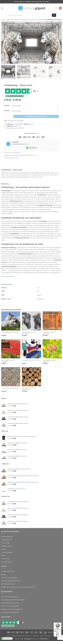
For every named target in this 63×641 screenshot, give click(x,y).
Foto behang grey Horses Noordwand (29, 333)
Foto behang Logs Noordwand (9, 388)
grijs (38, 291)
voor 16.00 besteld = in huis (19, 124)
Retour (3, 555)
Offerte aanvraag (6, 546)
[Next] (58, 42)
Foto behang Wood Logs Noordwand (29, 388)
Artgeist (39, 295)
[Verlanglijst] (56, 8)
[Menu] (60, 624)
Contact (3, 549)
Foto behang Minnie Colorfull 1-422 (31, 360)
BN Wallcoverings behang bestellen (12, 609)
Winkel (8, 19)
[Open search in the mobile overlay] (31, 15)
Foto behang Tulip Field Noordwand (7, 360)
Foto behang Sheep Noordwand (10, 332)
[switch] (57, 635)
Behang (3, 574)
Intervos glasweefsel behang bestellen (13, 600)
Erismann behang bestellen (9, 596)
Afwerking (7, 110)
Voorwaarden (5, 543)
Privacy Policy (5, 558)
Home (3, 19)
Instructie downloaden (8, 276)
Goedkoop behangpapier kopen (11, 581)
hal (8, 157)
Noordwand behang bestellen (10, 603)
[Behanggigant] (31, 8)
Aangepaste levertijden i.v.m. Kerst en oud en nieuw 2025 (18, 587)
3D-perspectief (39, 19)
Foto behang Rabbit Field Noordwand (50, 360)
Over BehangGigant (7, 536)
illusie (10, 157)
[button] (2, 8)
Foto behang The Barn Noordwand (49, 333)
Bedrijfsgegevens (6, 540)
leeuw (13, 157)
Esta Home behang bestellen (10, 606)
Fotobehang (15, 19)
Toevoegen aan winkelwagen (36, 116)
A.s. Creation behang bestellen (10, 612)
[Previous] (4, 42)
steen (17, 157)
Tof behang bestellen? (8, 584)
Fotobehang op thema (27, 19)
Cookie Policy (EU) (6, 562)
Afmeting (6, 105)
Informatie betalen (6, 552)
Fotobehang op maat (7, 571)
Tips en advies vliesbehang (9, 577)
